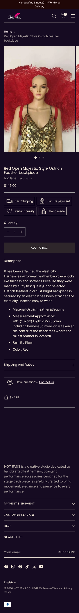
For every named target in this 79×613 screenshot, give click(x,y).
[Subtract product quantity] (8, 232)
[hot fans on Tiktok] (27, 567)
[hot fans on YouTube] (41, 567)
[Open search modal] (53, 16)
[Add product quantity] (21, 232)
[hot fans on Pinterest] (20, 567)
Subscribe (66, 552)
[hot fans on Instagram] (13, 567)
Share (14, 397)
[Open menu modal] (72, 16)
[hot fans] (15, 16)
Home (8, 31)
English (8, 582)
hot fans (10, 178)
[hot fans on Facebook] (6, 567)
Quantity (10, 223)
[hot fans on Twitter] (34, 567)
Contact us (46, 382)
